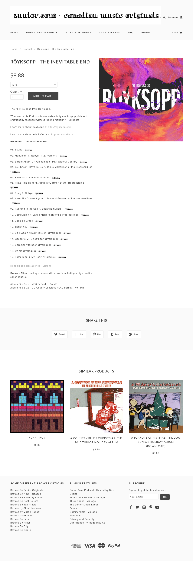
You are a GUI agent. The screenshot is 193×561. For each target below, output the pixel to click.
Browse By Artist (20, 522)
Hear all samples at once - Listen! (30, 265)
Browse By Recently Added (26, 497)
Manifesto (75, 515)
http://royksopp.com (59, 126)
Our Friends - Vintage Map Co (88, 522)
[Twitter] (137, 507)
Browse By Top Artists (23, 504)
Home (14, 32)
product (27, 48)
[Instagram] (144, 507)
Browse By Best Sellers (24, 500)
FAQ (130, 32)
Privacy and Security (82, 519)
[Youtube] (157, 507)
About (146, 32)
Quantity (16, 91)
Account (173, 17)
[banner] (85, 15)
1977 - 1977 (37, 438)
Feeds (73, 508)
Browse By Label (20, 519)
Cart (175, 32)
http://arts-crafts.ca (62, 134)
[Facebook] (131, 507)
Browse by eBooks (21, 515)
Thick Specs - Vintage (83, 500)
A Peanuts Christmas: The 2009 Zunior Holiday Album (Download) (156, 442)
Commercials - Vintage (83, 511)
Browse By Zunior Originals (26, 490)
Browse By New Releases (25, 493)
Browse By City (19, 526)
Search (156, 17)
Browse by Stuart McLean (25, 508)
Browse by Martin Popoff (25, 511)
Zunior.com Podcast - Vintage (87, 497)
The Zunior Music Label (84, 504)
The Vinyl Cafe (109, 32)
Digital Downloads (40, 32)
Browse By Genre (20, 529)
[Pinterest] (151, 507)
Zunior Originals (78, 32)
